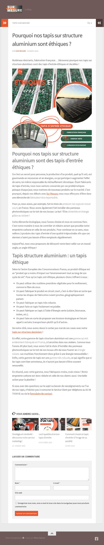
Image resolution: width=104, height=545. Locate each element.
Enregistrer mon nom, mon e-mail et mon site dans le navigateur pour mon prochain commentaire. (52, 505)
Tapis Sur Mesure (21, 23)
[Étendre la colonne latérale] (4, 23)
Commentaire (21, 464)
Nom (17, 483)
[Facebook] (97, 539)
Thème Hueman (39, 538)
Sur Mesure (21, 51)
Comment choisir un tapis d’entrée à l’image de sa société (76, 438)
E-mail (56, 483)
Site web (18, 493)
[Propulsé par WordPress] (23, 538)
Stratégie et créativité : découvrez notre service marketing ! (23, 438)
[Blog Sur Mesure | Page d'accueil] (13, 9)
